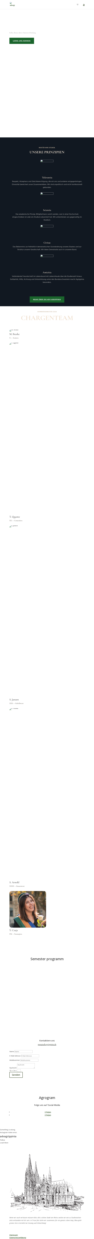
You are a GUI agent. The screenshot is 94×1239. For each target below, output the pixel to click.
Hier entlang (47, 968)
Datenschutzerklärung (17, 1237)
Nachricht (13, 1068)
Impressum (13, 1235)
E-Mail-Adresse (15, 1056)
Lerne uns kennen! (22, 41)
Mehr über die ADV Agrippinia (47, 299)
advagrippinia (8, 1136)
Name (11, 1051)
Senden (16, 1074)
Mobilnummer (14, 1060)
